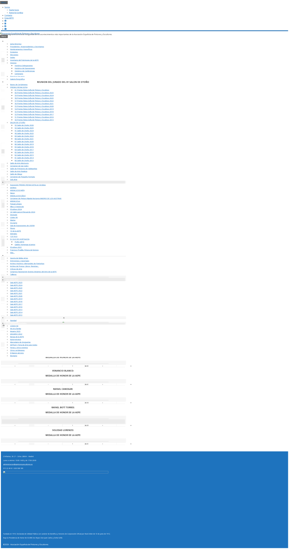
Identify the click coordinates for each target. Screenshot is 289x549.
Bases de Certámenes (19, 84)
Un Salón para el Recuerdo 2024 (22, 212)
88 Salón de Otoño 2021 (24, 139)
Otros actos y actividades (16, 323)
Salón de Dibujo (16, 174)
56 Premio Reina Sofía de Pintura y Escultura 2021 (34, 103)
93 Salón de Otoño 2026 (24, 125)
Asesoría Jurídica (16, 12)
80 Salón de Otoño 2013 (24, 160)
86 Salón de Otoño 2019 (24, 144)
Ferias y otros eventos (19, 347)
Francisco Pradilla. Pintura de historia (24, 250)
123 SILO (13, 236)
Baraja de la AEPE (17, 337)
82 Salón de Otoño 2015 (24, 155)
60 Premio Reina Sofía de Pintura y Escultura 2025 (34, 93)
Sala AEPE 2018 (16, 301)
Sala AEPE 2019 (16, 299)
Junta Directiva (15, 44)
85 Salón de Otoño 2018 (24, 147)
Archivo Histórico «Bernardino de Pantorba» (27, 263)
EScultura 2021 (16, 247)
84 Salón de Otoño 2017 (24, 149)
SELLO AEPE (11, 277)
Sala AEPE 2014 (16, 312)
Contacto (8, 15)
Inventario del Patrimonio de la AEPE (24, 60)
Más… (12, 253)
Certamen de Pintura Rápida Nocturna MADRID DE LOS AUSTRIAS (35, 198)
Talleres (13, 274)
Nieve (12, 193)
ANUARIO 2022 (16, 334)
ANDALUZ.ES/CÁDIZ (18, 196)
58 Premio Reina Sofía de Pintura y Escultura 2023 (34, 98)
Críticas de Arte (16, 269)
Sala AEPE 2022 (16, 290)
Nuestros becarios (17, 76)
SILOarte (13, 223)
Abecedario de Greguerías (20, 342)
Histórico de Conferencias (25, 71)
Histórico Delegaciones (24, 65)
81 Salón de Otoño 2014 (24, 158)
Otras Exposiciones (14, 182)
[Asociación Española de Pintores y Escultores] (20, 33)
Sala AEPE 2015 (16, 309)
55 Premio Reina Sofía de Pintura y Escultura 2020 (34, 106)
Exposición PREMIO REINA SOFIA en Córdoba (28, 185)
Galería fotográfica (17, 79)
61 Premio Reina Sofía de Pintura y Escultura (32, 90)
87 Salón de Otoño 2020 (24, 141)
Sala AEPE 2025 (16, 282)
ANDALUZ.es (15, 201)
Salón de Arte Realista (18, 171)
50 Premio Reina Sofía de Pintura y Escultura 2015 (34, 120)
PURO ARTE (19, 242)
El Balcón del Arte (17, 353)
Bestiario (13, 356)
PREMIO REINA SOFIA (18, 87)
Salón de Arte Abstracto (19, 163)
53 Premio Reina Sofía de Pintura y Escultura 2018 (34, 112)
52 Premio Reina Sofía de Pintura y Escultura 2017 (34, 114)
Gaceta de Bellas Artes (19, 258)
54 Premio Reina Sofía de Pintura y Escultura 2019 (34, 109)
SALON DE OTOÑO (17, 122)
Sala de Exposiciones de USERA (22, 225)
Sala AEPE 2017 (16, 304)
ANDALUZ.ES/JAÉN (17, 190)
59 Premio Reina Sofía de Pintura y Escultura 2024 (34, 95)
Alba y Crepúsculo (17, 206)
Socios (7, 7)
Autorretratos (15, 339)
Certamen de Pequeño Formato (22, 177)
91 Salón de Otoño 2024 (24, 130)
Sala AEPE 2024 (16, 285)
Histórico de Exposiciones (25, 68)
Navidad (13, 320)
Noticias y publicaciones (16, 255)
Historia (13, 63)
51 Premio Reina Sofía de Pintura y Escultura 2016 (34, 117)
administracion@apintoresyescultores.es (18, 464)
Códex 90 (14, 217)
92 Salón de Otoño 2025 (24, 128)
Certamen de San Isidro (19, 166)
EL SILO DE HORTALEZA (19, 239)
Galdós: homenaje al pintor (25, 244)
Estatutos (14, 52)
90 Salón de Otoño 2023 (24, 133)
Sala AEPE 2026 (12, 280)
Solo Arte (13, 179)
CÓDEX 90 (14, 326)
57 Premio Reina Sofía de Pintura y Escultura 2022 (34, 101)
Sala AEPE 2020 (16, 296)
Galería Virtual (12, 317)
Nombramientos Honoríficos (21, 49)
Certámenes (11, 82)
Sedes (12, 57)
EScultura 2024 (16, 209)
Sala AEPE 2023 (16, 288)
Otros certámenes (17, 350)
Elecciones (14, 55)
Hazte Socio (14, 10)
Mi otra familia (15, 328)
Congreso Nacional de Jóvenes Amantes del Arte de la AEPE (33, 271)
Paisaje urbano (16, 204)
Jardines (13, 187)
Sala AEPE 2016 (16, 307)
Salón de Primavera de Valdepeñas (23, 168)
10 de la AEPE (15, 231)
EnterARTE (9, 18)
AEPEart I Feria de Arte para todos (23, 345)
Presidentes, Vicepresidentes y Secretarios (27, 46)
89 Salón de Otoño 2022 (24, 136)
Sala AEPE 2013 (16, 315)
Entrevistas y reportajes (19, 261)
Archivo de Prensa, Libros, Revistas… (24, 266)
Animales (13, 234)
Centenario (19, 74)
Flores (12, 228)
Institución (10, 41)
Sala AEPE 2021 (16, 293)
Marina (12, 220)
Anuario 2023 (15, 331)
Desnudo (13, 215)
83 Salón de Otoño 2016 (24, 152)
